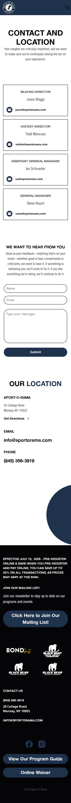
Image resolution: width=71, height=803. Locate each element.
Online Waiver (35, 772)
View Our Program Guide (35, 758)
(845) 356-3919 (19, 460)
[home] (17, 8)
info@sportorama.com (28, 440)
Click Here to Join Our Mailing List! (36, 619)
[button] (67, 7)
